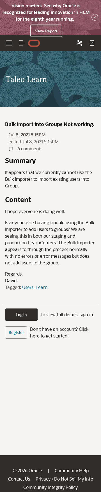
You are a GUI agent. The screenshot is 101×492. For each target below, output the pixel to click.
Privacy (43, 479)
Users (27, 287)
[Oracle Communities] (79, 43)
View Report (46, 30)
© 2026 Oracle (27, 470)
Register (16, 332)
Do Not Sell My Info (73, 479)
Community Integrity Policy (50, 487)
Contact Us (19, 479)
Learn (42, 287)
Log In (21, 314)
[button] (22, 43)
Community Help (72, 470)
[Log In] (92, 43)
